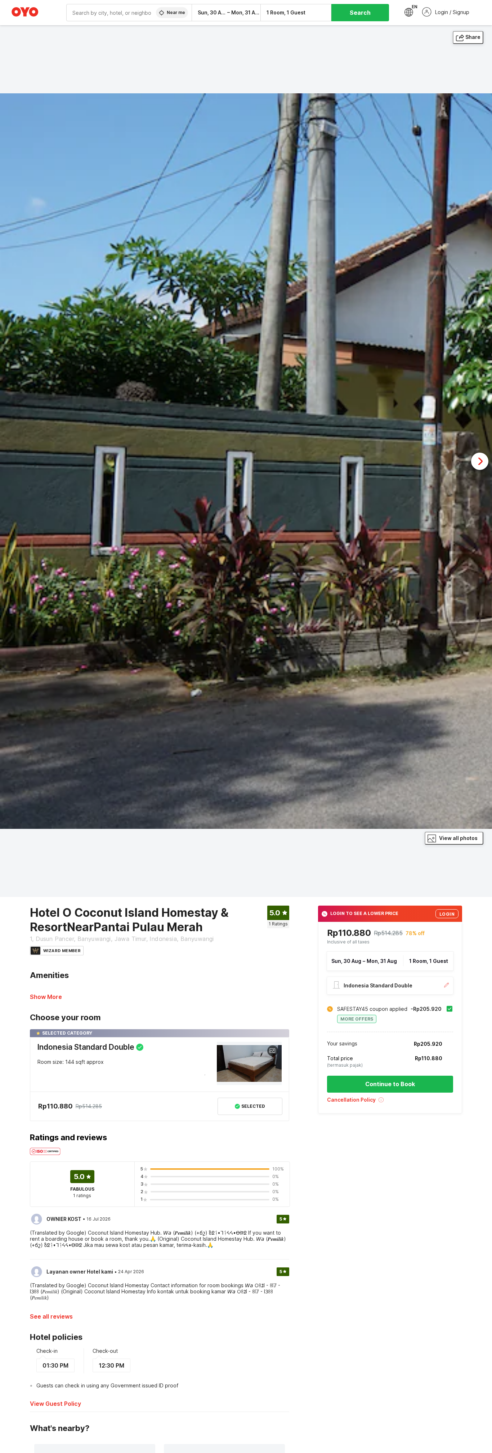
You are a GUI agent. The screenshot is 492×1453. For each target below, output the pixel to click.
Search (360, 12)
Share (472, 37)
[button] (390, 1102)
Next (479, 461)
